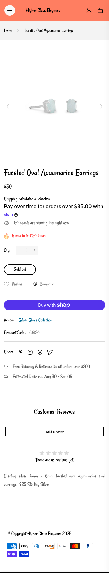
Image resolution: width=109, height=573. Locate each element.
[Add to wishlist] (6, 284)
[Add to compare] (35, 284)
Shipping (10, 199)
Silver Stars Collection (35, 320)
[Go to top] (99, 546)
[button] (7, 106)
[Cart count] (100, 10)
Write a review (55, 431)
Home (8, 30)
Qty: (7, 250)
